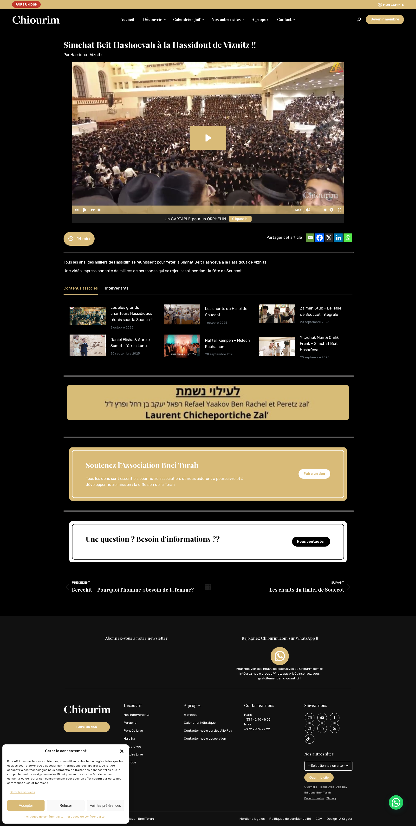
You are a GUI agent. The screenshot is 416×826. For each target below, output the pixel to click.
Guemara (310, 786)
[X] (329, 237)
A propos (190, 714)
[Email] (310, 237)
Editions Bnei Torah (317, 792)
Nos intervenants (137, 714)
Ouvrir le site (319, 777)
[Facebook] (319, 237)
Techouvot (326, 786)
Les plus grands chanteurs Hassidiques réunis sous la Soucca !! (131, 313)
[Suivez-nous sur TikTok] (308, 739)
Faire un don (314, 474)
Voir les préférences (105, 805)
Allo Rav (341, 786)
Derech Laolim (314, 798)
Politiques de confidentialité (44, 816)
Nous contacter (311, 542)
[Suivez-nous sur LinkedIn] (320, 728)
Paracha (130, 722)
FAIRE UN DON (26, 4)
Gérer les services (22, 792)
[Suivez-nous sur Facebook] (333, 718)
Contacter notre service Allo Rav (208, 730)
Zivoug (331, 798)
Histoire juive (133, 754)
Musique (130, 762)
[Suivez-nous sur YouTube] (320, 718)
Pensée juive (133, 730)
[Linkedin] (338, 237)
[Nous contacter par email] (308, 718)
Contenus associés (81, 288)
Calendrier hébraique (200, 722)
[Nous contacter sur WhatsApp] (333, 728)
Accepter (26, 805)
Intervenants (117, 288)
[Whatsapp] (348, 237)
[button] (121, 751)
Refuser (65, 805)
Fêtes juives (133, 746)
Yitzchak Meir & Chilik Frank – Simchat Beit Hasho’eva (319, 343)
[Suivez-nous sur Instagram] (308, 728)
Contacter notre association (205, 738)
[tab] (81, 289)
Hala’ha (129, 738)
